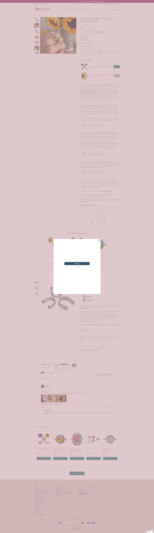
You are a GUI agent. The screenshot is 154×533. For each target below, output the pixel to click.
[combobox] (150, 532)
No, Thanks (77, 266)
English (149, 531)
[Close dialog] (99, 240)
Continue (77, 263)
